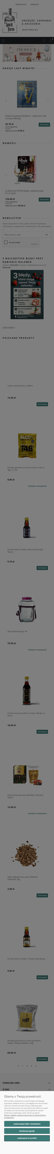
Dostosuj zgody (27, 1131)
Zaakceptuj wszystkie (27, 1138)
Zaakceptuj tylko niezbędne (27, 1124)
